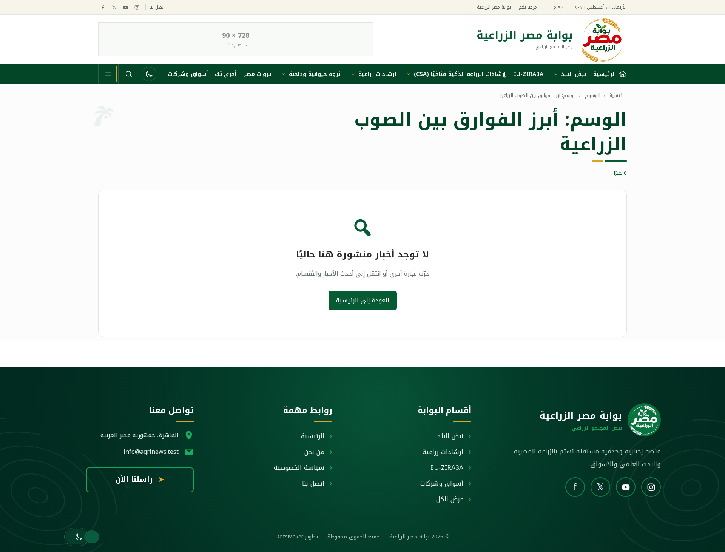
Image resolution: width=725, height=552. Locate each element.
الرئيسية (312, 436)
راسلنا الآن (140, 479)
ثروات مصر (257, 74)
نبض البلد (573, 74)
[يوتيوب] (125, 7)
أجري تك (225, 74)
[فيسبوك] (103, 7)
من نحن (314, 452)
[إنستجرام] (137, 7)
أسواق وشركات (188, 74)
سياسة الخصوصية (299, 467)
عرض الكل (449, 499)
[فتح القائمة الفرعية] (556, 74)
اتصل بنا (157, 7)
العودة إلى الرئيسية (362, 300)
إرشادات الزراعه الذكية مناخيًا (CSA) (460, 74)
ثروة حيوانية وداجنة (315, 74)
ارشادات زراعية (377, 74)
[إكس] (114, 7)
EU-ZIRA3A (528, 74)
